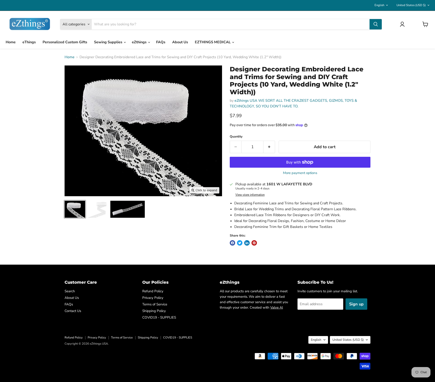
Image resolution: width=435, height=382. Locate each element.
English (379, 5)
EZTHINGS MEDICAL (213, 42)
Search (70, 291)
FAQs (160, 42)
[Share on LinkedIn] (247, 243)
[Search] (376, 24)
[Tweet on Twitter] (239, 243)
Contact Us (73, 311)
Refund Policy (152, 291)
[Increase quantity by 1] (269, 147)
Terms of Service (154, 304)
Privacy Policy (152, 297)
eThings (29, 42)
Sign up (356, 304)
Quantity (236, 136)
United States (411, 5)
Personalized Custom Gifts (65, 42)
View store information (250, 194)
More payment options (300, 173)
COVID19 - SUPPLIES (159, 317)
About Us (180, 42)
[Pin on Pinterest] (254, 243)
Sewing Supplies (108, 42)
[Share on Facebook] (232, 243)
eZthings (139, 42)
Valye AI (276, 307)
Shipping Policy (154, 311)
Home (11, 42)
